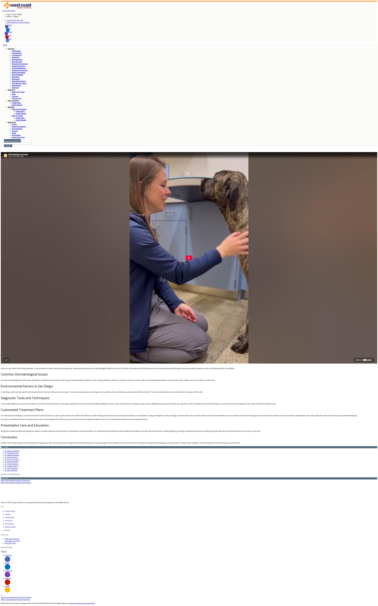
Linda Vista (16, 103)
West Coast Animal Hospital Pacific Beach (16, 483)
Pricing (14, 131)
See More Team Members (10, 474)
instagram (8, 32)
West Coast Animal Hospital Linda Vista (15, 480)
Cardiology (16, 51)
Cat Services (17, 55)
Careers (15, 96)
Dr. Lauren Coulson (12, 460)
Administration (10, 527)
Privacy (7, 530)
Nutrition (15, 77)
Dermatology (17, 59)
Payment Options (19, 127)
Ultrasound (16, 85)
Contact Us (9, 521)
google (8, 39)
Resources (12, 122)
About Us (11, 90)
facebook (8, 25)
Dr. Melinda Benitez (12, 455)
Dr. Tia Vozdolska (11, 468)
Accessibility (9, 524)
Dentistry (15, 57)
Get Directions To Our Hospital (18, 22)
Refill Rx (11, 107)
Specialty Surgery (19, 81)
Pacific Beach (17, 105)
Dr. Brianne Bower (11, 462)
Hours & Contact (9, 11)
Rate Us (4, 551)
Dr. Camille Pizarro (11, 466)
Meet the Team (18, 92)
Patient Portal (10, 511)
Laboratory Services (20, 70)
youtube (8, 36)
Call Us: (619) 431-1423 (15, 20)
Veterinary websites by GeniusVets (82, 603)
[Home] (23, 8)
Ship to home (17, 116)
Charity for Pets (18, 137)
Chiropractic (17, 53)
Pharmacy (16, 79)
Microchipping (17, 75)
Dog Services (17, 62)
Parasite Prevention (20, 64)
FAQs (14, 133)
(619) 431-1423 (10, 543)
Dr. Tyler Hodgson (11, 464)
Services (11, 49)
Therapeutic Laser (19, 83)
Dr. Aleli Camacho (11, 457)
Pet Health (16, 135)
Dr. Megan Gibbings (12, 451)
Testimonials (9, 517)
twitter (8, 29)
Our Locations (13, 101)
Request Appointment (12, 141)
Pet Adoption (17, 129)
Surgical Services (18, 66)
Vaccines (15, 88)
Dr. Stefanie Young (12, 453)
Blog (13, 94)
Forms (14, 124)
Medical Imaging (18, 72)
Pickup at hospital (19, 109)
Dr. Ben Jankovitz (11, 470)
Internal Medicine (19, 68)
